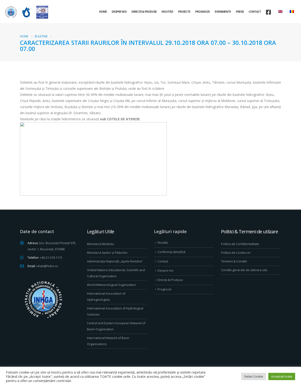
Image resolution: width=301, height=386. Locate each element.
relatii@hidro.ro (47, 266)
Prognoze (202, 12)
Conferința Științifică (171, 252)
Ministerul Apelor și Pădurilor (107, 253)
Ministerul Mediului (100, 244)
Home (103, 12)
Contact (255, 12)
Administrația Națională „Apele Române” (115, 261)
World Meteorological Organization (111, 285)
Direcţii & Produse (144, 12)
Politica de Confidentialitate (240, 244)
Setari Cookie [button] (253, 376)
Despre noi (119, 12)
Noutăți (167, 12)
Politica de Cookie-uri (235, 253)
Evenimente (223, 12)
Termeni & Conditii (234, 261)
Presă (240, 12)
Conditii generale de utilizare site (244, 270)
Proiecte (184, 12)
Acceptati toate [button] (281, 376)
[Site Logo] (26, 12)
